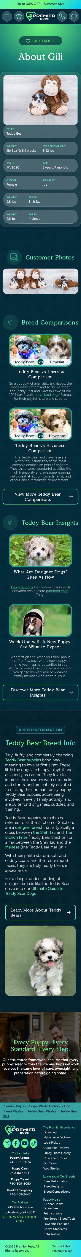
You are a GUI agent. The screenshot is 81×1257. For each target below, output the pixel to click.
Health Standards (55, 1229)
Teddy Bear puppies (23, 759)
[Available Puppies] (19, 16)
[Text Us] (74, 16)
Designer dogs (22, 587)
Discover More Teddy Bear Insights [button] (38, 692)
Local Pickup (51, 1142)
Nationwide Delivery (57, 1137)
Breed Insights (53, 1186)
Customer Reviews (56, 1148)
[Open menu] (7, 16)
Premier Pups (13, 1106)
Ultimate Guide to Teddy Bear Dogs (34, 891)
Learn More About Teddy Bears (35, 912)
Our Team (50, 1163)
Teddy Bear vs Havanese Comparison (40, 448)
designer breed (28, 827)
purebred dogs (57, 591)
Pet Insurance (52, 1213)
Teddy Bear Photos (42, 1111)
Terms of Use (61, 1246)
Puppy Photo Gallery (44, 1106)
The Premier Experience (59, 1127)
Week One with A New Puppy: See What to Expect (40, 644)
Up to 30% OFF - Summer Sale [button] (40, 4)
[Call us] (62, 16)
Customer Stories (55, 1158)
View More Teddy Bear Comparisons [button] (38, 497)
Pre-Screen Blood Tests (59, 1218)
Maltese (12, 847)
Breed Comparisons (56, 1191)
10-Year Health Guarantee (53, 1206)
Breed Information (55, 1181)
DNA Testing (51, 1234)
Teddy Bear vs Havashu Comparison (40, 374)
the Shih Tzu (44, 832)
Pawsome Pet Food (56, 1224)
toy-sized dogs (47, 395)
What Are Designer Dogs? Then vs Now (41, 574)
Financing (50, 1132)
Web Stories (51, 1168)
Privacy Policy (62, 1251)
